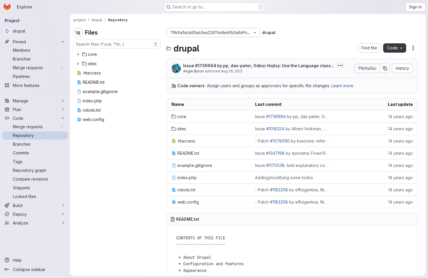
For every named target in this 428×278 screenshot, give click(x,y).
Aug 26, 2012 (232, 71)
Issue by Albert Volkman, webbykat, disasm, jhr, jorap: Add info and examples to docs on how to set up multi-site (292, 128)
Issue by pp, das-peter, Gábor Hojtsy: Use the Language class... (258, 65)
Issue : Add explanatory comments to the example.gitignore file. (292, 165)
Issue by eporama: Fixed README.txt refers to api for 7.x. (292, 153)
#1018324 (275, 128)
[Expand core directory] (78, 54)
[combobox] (117, 44)
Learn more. (342, 85)
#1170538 (275, 165)
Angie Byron (193, 71)
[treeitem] (118, 54)
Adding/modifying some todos (284, 177)
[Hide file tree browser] (78, 32)
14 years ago (400, 116)
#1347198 (275, 153)
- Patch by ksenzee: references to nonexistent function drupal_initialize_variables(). (292, 140)
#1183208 (279, 189)
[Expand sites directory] (78, 63)
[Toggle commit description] (340, 65)
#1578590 (280, 140)
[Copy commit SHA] (385, 68)
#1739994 (205, 65)
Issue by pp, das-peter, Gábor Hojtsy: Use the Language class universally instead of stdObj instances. (292, 116)
